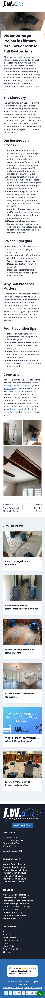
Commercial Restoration (14, 915)
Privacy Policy (9, 946)
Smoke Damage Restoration (16, 903)
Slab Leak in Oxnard (36, 507)
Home (5, 931)
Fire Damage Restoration (14, 898)
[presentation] (22, 544)
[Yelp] (23, 993)
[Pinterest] (36, 993)
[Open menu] (40, 4)
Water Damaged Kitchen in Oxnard (11, 507)
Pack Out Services (11, 909)
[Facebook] (6, 993)
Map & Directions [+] (12, 851)
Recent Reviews (10, 937)
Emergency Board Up (12, 912)
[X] (10, 993)
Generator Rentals (11, 918)
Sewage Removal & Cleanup (16, 906)
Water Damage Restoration (16, 895)
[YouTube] (19, 993)
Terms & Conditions (12, 949)
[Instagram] (15, 993)
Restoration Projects (12, 940)
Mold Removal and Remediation (18, 901)
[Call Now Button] (40, 993)
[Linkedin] (32, 993)
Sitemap (7, 952)
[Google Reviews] (28, 993)
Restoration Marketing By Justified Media (22, 987)
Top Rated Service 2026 (20, 971)
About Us (7, 934)
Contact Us (8, 943)
